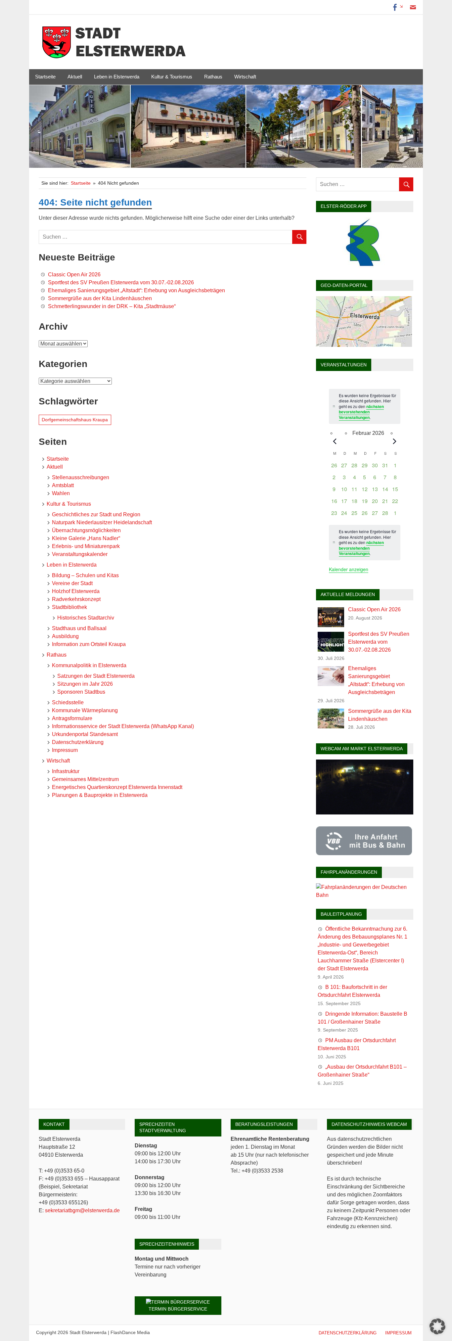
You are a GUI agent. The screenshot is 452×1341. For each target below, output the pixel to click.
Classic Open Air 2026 (74, 274)
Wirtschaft (245, 76)
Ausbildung (65, 636)
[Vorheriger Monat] (335, 441)
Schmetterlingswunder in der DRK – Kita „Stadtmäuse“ (112, 306)
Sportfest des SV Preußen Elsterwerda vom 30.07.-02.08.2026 (121, 282)
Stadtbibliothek (69, 607)
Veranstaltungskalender (80, 554)
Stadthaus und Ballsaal (79, 628)
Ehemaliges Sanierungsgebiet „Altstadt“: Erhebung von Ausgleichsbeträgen (136, 290)
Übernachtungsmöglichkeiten (86, 530)
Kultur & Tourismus (171, 76)
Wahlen (61, 493)
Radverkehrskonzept (76, 599)
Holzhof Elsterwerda (76, 591)
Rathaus (213, 76)
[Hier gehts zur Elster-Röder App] (364, 266)
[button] (437, 1326)
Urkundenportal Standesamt (85, 734)
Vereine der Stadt (72, 583)
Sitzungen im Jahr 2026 (85, 684)
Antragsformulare (72, 718)
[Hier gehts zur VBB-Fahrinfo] (364, 853)
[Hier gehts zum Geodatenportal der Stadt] (364, 345)
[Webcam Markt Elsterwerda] (364, 812)
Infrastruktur (65, 771)
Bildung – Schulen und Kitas (85, 575)
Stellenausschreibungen (80, 477)
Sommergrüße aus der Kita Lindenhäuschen (100, 298)
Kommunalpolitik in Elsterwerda (89, 665)
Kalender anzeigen (348, 569)
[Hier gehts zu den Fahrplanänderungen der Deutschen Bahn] (364, 895)
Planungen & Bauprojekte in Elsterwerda (100, 795)
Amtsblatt (63, 485)
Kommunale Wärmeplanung (85, 710)
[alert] (364, 542)
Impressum (65, 750)
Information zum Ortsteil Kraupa (89, 644)
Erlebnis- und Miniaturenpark (86, 546)
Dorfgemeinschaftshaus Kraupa (75, 419)
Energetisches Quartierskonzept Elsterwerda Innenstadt (117, 787)
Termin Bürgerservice (178, 1309)
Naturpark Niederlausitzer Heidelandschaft (102, 522)
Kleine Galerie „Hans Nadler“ (86, 538)
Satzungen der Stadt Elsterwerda (96, 676)
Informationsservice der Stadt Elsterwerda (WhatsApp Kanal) (123, 726)
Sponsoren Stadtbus (81, 692)
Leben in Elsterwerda (116, 76)
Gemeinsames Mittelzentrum (85, 779)
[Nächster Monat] (395, 441)
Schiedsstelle (68, 702)
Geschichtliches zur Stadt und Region (96, 514)
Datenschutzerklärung (78, 742)
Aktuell (75, 76)
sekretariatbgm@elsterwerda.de (82, 1210)
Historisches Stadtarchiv (85, 618)
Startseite (45, 76)
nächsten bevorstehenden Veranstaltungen (361, 411)
